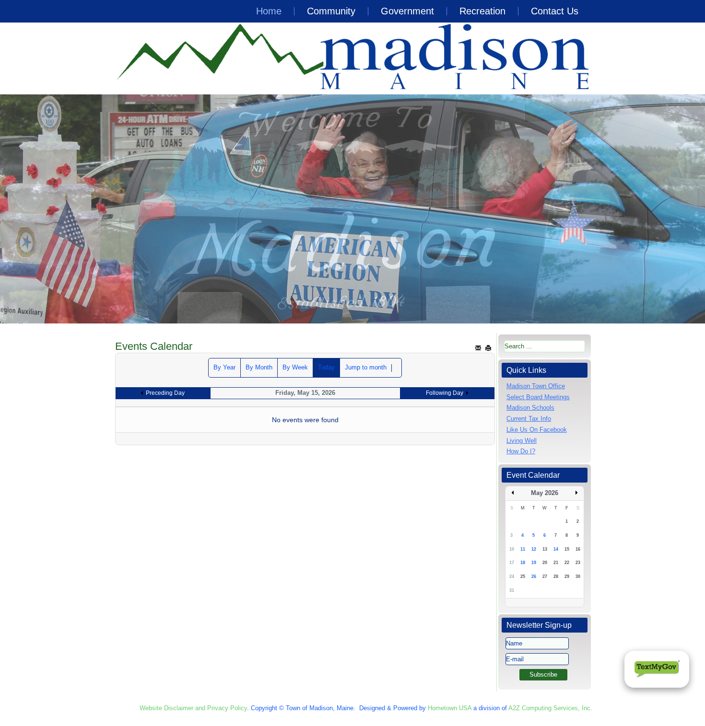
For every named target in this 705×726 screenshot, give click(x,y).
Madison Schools (530, 407)
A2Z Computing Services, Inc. (550, 708)
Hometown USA (449, 708)
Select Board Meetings (538, 397)
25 (522, 576)
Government (407, 11)
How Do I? (520, 451)
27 (544, 576)
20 (544, 562)
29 (566, 576)
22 (566, 562)
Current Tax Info (528, 418)
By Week (295, 367)
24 (511, 576)
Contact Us (554, 11)
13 (544, 549)
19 (533, 562)
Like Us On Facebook (536, 429)
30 (578, 576)
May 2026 (544, 492)
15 (566, 549)
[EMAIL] (478, 347)
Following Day (444, 393)
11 (522, 549)
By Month (259, 367)
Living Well (521, 440)
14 (555, 549)
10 (511, 549)
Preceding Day (165, 393)
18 (522, 562)
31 (511, 590)
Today (326, 367)
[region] (352, 208)
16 (578, 549)
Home (269, 11)
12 (533, 549)
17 (511, 562)
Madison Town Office (535, 386)
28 (555, 576)
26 (533, 576)
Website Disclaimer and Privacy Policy (193, 708)
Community (331, 11)
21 (555, 562)
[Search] (396, 368)
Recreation (482, 11)
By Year (224, 367)
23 (578, 562)
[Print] (488, 347)
